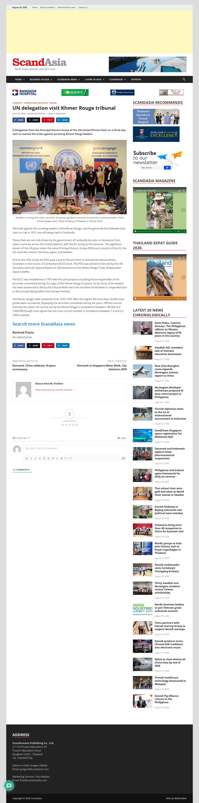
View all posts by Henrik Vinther (55, 389)
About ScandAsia (47, 7)
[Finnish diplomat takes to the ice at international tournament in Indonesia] (142, 409)
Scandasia (36, 798)
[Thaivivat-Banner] (75, 95)
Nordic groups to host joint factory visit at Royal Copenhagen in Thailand (168, 548)
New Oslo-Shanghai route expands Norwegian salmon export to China (167, 370)
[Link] (61, 458)
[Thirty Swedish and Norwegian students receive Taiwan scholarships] (142, 583)
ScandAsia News (67, 79)
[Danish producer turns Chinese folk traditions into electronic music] (142, 641)
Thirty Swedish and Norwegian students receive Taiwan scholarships (167, 587)
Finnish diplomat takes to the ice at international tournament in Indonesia (170, 413)
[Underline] (35, 458)
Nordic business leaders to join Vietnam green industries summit (169, 608)
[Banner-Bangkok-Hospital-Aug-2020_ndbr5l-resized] (24, 94)
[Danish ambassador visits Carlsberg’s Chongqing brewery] (142, 565)
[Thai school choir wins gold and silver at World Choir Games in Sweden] (142, 488)
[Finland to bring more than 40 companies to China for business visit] (142, 525)
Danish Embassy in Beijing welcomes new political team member (169, 510)
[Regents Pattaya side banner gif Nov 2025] (156, 141)
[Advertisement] (99, 32)
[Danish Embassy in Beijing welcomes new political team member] (142, 507)
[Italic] (31, 458)
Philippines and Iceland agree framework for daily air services (169, 473)
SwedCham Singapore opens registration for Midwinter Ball (168, 434)
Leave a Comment (57, 113)
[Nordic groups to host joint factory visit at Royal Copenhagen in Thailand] (142, 543)
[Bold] (27, 458)
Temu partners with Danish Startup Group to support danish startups (170, 626)
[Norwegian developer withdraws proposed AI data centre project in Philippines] (142, 387)
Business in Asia (39, 79)
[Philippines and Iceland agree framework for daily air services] (142, 470)
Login (123, 438)
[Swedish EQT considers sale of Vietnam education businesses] (142, 348)
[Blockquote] (53, 458)
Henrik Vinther (37, 113)
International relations (36, 103)
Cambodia (17, 103)
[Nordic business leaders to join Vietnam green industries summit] (142, 604)
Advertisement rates (66, 7)
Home (34, 7)
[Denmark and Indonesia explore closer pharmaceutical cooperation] (142, 449)
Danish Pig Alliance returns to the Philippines (166, 699)
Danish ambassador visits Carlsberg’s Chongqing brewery (167, 568)
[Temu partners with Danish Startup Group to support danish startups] (142, 623)
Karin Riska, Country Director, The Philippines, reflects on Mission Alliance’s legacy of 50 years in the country (170, 329)
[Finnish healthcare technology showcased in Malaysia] (142, 678)
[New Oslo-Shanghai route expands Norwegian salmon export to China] (142, 366)
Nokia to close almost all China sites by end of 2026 (170, 662)
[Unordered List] (48, 458)
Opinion (136, 79)
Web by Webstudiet (176, 798)
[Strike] (40, 458)
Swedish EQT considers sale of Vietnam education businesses (169, 351)
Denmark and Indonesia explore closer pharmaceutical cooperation (170, 453)
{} (66, 458)
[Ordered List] (44, 458)
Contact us (82, 7)
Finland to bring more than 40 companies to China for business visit (169, 528)
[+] (70, 458)
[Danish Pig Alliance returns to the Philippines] (142, 696)
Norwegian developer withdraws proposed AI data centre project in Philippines (169, 392)
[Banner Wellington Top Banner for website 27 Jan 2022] (171, 94)
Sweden (53, 103)
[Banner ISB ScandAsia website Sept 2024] (148, 71)
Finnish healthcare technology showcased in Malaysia (170, 681)
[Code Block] (57, 458)
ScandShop (116, 79)
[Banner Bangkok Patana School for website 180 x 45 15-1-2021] (122, 94)
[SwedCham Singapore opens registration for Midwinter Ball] (142, 430)
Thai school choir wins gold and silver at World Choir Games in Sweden (169, 492)
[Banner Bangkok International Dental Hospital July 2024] (156, 123)
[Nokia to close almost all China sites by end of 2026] (142, 659)
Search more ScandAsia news (43, 324)
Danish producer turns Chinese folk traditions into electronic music (169, 644)
